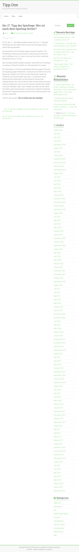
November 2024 (60, 163)
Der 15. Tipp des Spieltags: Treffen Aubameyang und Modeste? (65, 115)
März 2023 (57, 228)
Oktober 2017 (59, 419)
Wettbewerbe (58, 532)
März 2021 (57, 303)
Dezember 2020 (59, 314)
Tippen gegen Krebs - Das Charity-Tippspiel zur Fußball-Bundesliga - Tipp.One (64, 87)
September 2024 (60, 170)
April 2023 (57, 224)
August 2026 (58, 130)
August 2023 (58, 213)
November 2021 (60, 274)
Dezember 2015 (59, 491)
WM (55, 535)
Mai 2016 (57, 473)
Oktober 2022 (59, 242)
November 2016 (60, 451)
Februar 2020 (58, 332)
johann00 (59, 98)
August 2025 (58, 148)
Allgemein (57, 503)
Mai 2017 (57, 429)
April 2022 (57, 256)
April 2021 (57, 300)
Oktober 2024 (59, 166)
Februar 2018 (58, 404)
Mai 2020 (57, 325)
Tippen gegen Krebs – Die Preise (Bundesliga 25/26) (65, 92)
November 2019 (60, 343)
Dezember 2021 (59, 271)
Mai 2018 (57, 393)
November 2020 (60, 318)
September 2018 (60, 383)
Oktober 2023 (59, 206)
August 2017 (58, 426)
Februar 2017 (58, 440)
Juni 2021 (57, 292)
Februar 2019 (58, 368)
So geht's (57, 517)
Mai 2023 (57, 220)
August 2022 (58, 249)
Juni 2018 (57, 390)
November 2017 (60, 415)
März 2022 (57, 260)
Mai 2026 (57, 137)
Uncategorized (59, 528)
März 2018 (57, 401)
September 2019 (60, 350)
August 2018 (58, 386)
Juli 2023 (57, 217)
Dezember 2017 (59, 411)
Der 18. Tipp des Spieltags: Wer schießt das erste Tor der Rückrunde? (22, 117)
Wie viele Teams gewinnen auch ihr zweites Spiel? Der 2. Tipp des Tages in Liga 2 (65, 52)
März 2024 (57, 191)
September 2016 (60, 458)
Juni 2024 (57, 181)
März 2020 (57, 328)
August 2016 (58, 462)
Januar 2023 (58, 235)
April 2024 (57, 188)
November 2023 (60, 202)
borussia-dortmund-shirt (64, 104)
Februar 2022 (58, 264)
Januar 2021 (58, 310)
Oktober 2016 (59, 455)
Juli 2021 (57, 289)
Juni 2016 (57, 469)
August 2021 (58, 285)
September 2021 (60, 282)
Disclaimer (29, 549)
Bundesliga (18, 33)
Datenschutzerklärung (39, 549)
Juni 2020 (57, 321)
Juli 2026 (57, 134)
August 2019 (58, 354)
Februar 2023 (58, 231)
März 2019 (57, 365)
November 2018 (60, 375)
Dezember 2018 (59, 372)
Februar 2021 (58, 307)
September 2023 (60, 209)
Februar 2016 (58, 484)
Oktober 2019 (59, 346)
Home (6, 16)
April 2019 (57, 361)
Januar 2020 (58, 336)
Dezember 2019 (59, 339)
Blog (13, 16)
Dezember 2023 (59, 199)
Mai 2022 (57, 253)
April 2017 (57, 433)
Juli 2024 (57, 177)
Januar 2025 (58, 155)
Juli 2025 (57, 152)
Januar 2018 (58, 408)
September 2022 (60, 246)
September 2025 (60, 145)
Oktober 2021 (59, 278)
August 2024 (58, 173)
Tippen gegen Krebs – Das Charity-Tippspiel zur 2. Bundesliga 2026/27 (63, 66)
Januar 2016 (58, 487)
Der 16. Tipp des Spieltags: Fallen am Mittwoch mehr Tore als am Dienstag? (25, 110)
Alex (6, 33)
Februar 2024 (58, 195)
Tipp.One (10, 4)
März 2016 (57, 480)
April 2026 (57, 141)
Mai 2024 (57, 184)
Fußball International (61, 514)
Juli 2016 (57, 465)
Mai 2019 (57, 357)
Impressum (49, 549)
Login (20, 16)
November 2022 (60, 238)
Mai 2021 (57, 296)
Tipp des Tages (27, 33)
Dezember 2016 (59, 447)
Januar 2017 (58, 444)
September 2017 (60, 422)
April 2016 (57, 476)
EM (55, 510)
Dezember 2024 (59, 159)
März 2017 (57, 437)
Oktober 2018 (59, 379)
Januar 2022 (58, 267)
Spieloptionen (59, 521)
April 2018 (57, 397)
